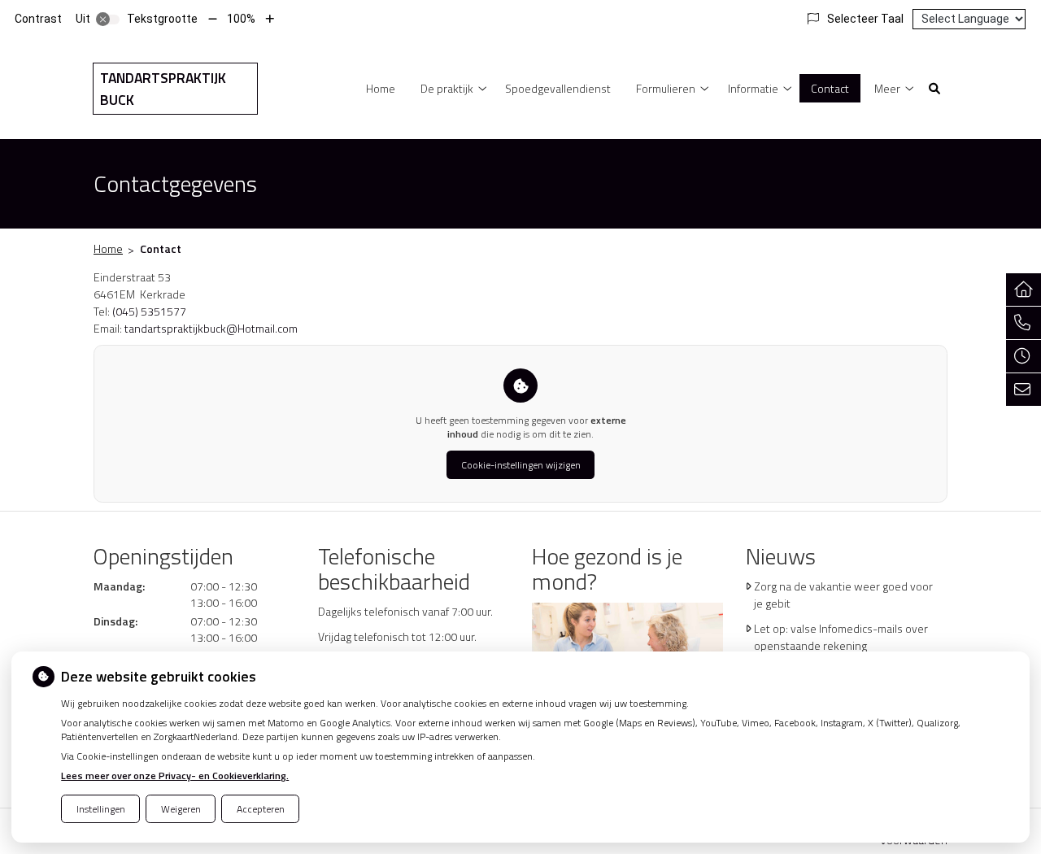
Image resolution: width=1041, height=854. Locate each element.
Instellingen (100, 809)
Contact (830, 88)
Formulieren (665, 88)
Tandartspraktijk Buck (163, 89)
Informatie (753, 88)
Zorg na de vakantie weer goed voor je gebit (843, 594)
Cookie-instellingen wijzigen (521, 465)
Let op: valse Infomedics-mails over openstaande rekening (841, 637)
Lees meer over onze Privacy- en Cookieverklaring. (175, 775)
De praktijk (446, 88)
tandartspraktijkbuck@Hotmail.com (211, 328)
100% (241, 18)
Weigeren (181, 809)
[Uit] (108, 19)
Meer (887, 88)
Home (380, 88)
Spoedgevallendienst (558, 88)
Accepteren (261, 809)
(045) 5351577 (149, 311)
